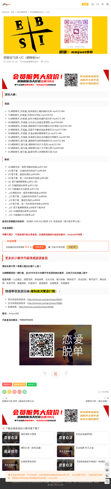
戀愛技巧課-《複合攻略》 (97, 401)
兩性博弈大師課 (28, 434)
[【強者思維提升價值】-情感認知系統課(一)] (65, 465)
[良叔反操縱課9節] (65, 437)
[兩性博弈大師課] (11, 437)
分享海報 (104, 392)
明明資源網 (6, 4)
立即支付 (39, 247)
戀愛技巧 (7, 384)
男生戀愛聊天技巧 (30, 61)
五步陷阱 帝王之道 (85, 447)
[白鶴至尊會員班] (11, 465)
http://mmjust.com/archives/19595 (36, 306)
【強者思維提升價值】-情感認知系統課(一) (91, 461)
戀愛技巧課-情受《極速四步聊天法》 (18, 401)
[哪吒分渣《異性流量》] (11, 451)
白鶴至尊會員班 (28, 461)
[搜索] (97, 4)
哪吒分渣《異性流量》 (32, 447)
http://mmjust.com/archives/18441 (44, 299)
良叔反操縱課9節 (84, 434)
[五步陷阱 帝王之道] (65, 451)
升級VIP (72, 247)
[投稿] (92, 4)
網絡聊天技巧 (19, 384)
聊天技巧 (31, 384)
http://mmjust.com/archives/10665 (44, 303)
